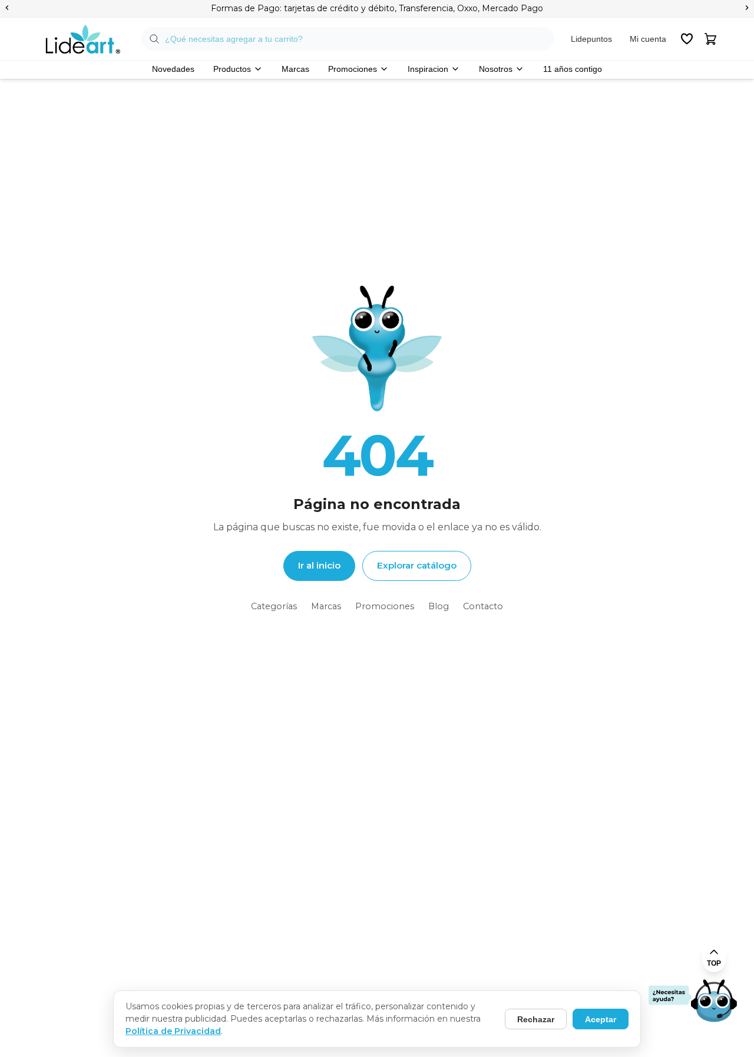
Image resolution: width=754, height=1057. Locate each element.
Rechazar (535, 1019)
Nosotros (495, 69)
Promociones (352, 69)
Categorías (274, 606)
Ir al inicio (319, 565)
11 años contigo (572, 69)
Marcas (295, 69)
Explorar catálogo (417, 565)
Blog (438, 606)
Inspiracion (428, 69)
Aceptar (600, 1019)
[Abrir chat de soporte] (693, 1002)
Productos (232, 69)
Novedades (173, 69)
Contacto (483, 606)
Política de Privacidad (173, 1031)
